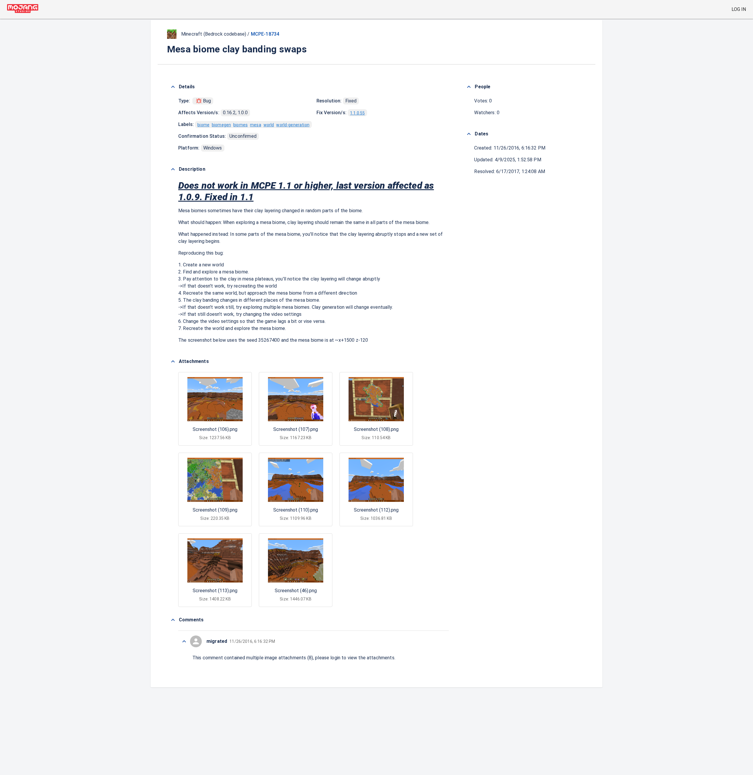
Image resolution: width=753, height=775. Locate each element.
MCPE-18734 (265, 34)
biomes (240, 124)
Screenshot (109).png (215, 510)
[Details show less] (173, 87)
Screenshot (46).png (296, 590)
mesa (255, 124)
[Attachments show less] (173, 361)
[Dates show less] (469, 134)
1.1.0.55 (357, 113)
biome (203, 124)
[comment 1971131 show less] (184, 641)
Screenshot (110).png (295, 510)
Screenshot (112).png (376, 510)
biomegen (221, 124)
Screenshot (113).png (215, 590)
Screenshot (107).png (295, 429)
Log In (739, 9)
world (269, 124)
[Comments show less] (173, 620)
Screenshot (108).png (376, 429)
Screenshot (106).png (215, 429)
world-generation (292, 124)
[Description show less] (173, 169)
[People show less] (469, 87)
